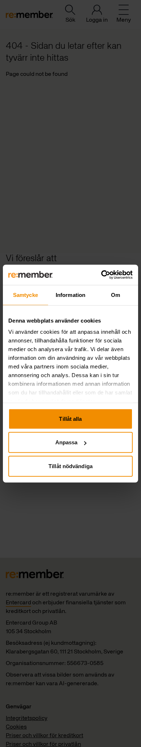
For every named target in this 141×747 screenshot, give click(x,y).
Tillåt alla (70, 418)
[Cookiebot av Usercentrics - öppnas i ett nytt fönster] (101, 275)
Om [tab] (115, 295)
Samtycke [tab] (25, 295)
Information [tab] (70, 295)
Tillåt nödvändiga (70, 466)
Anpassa (66, 442)
